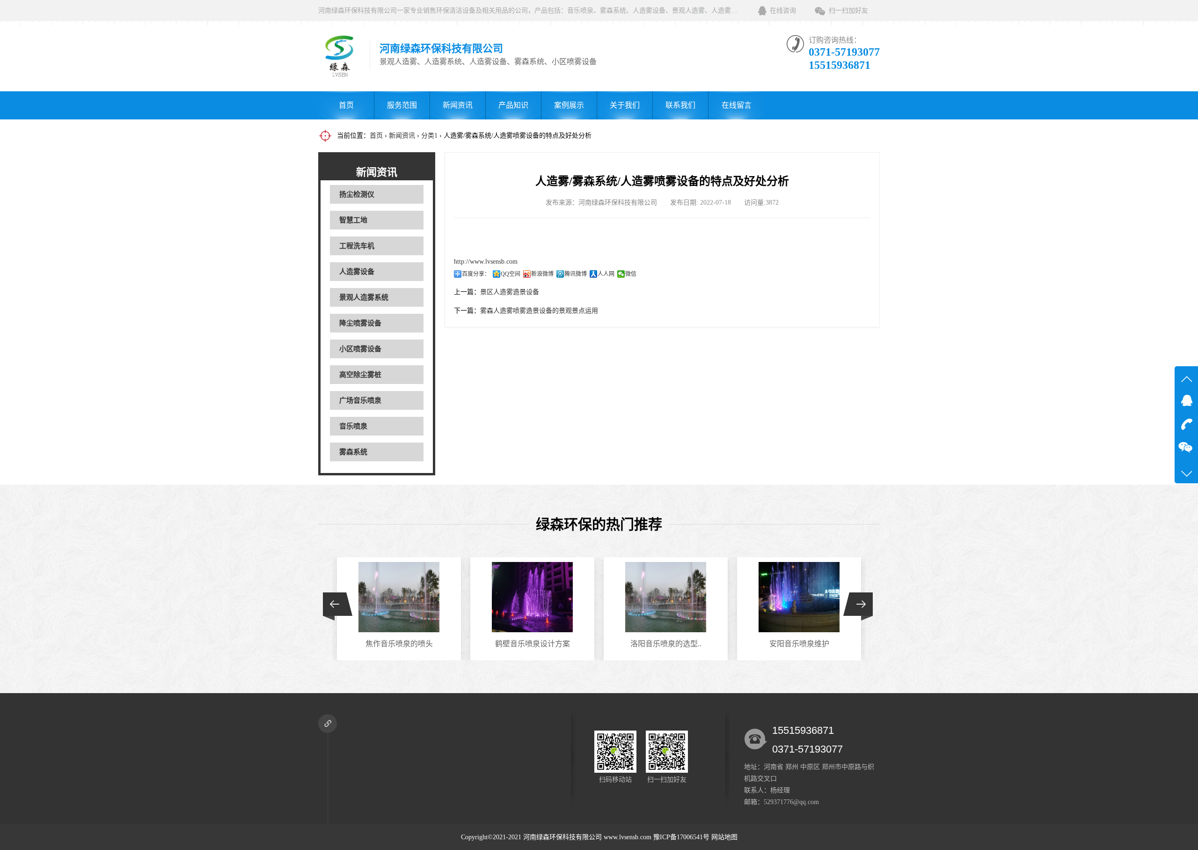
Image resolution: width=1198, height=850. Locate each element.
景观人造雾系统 (363, 297)
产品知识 (513, 105)
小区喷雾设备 (360, 349)
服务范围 (402, 105)
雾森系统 (353, 452)
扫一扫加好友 (848, 10)
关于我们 (625, 105)
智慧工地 (353, 220)
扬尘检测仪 (356, 194)
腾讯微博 (575, 274)
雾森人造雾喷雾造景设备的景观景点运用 (539, 310)
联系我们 (680, 105)
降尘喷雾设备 (360, 323)
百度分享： (476, 274)
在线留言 (737, 105)
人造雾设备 (356, 271)
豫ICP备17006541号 (682, 837)
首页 (346, 105)
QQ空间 (510, 274)
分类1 (429, 135)
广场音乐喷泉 (360, 400)
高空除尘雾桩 (360, 374)
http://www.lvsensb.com (486, 261)
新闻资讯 (458, 105)
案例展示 (569, 105)
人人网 (606, 274)
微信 (630, 274)
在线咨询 (783, 10)
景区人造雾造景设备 (509, 292)
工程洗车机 (356, 246)
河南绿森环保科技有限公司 (562, 837)
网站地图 (724, 837)
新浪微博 (542, 274)
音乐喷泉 (353, 426)
